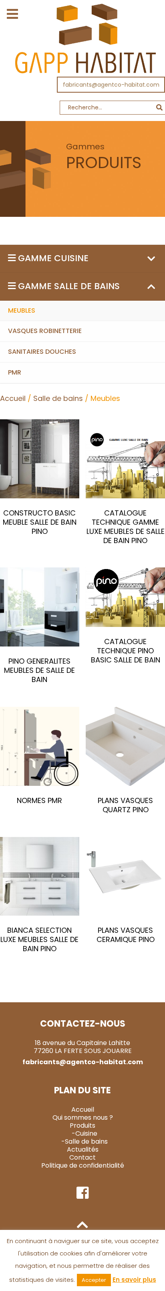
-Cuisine (84, 1133)
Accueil (13, 398)
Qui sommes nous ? (82, 1117)
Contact (82, 1157)
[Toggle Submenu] (151, 258)
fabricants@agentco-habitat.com (111, 85)
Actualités (83, 1149)
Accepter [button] (94, 1280)
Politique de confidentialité (82, 1165)
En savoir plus (134, 1279)
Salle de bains (58, 398)
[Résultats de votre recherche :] (82, 110)
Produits (82, 1125)
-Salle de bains (84, 1141)
